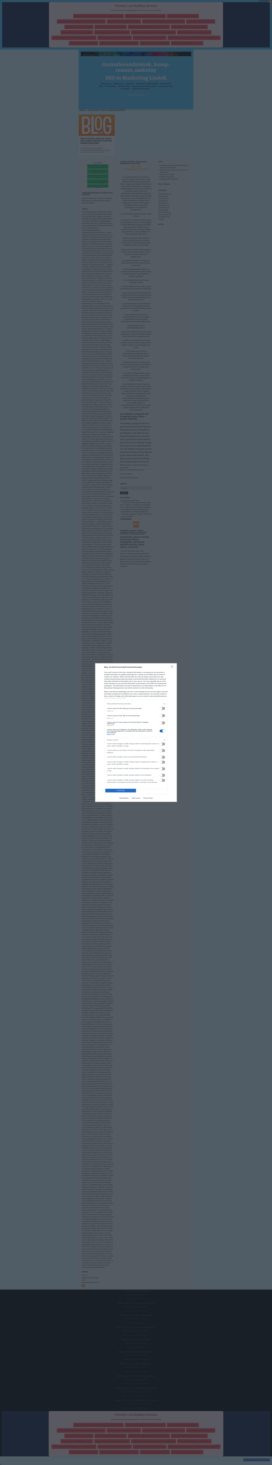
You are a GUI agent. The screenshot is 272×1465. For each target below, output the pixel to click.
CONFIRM (121, 790)
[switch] (162, 708)
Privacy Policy (148, 798)
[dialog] (136, 732)
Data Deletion (124, 798)
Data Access (136, 798)
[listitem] (136, 704)
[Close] (173, 667)
